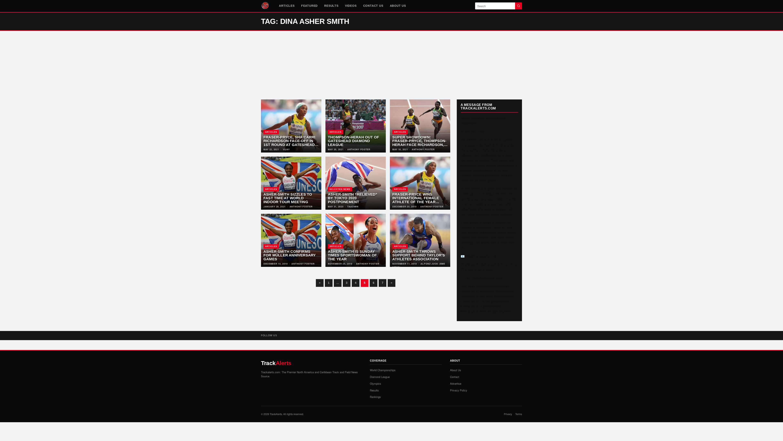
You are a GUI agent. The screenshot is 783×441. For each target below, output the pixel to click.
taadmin (352, 206)
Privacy (508, 414)
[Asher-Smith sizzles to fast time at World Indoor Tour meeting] (291, 183)
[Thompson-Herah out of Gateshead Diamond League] (355, 126)
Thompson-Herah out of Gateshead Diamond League (353, 141)
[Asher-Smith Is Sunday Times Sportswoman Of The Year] (355, 240)
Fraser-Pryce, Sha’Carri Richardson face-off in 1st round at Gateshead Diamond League (289, 143)
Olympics (375, 383)
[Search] (518, 5)
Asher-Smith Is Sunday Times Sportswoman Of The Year (352, 255)
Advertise (455, 383)
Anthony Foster (358, 149)
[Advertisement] (391, 65)
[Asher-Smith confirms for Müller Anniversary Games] (291, 240)
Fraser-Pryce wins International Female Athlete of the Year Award (415, 200)
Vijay (286, 149)
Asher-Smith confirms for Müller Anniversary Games (289, 255)
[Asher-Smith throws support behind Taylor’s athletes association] (420, 240)
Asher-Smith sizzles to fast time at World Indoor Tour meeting (287, 198)
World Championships (383, 370)
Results (331, 5)
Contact (454, 377)
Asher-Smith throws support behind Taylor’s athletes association (418, 255)
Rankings (375, 397)
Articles (286, 5)
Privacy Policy (458, 390)
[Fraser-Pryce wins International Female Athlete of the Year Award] (420, 183)
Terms (518, 414)
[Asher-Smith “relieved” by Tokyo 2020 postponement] (355, 183)
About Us (398, 5)
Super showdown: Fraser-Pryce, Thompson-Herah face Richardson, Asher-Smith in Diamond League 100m (419, 144)
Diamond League (380, 377)
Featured (309, 5)
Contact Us (373, 5)
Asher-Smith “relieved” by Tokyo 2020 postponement (352, 198)
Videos (351, 5)
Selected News (340, 189)
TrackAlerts (276, 414)
